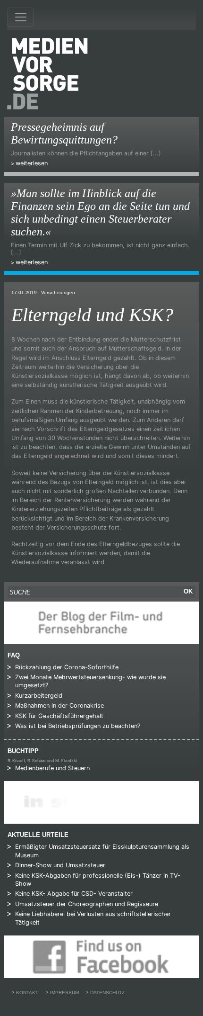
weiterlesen (32, 163)
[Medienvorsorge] (47, 73)
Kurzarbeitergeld (38, 695)
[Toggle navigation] (21, 17)
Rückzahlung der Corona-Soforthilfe (66, 667)
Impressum (64, 992)
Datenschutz (107, 992)
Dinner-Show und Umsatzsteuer (60, 865)
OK (188, 591)
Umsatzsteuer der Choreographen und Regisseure (86, 904)
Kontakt (27, 992)
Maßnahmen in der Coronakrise (59, 705)
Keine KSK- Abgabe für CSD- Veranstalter (74, 893)
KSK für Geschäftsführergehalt (59, 715)
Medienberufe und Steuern (52, 768)
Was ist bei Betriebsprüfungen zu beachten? (77, 725)
